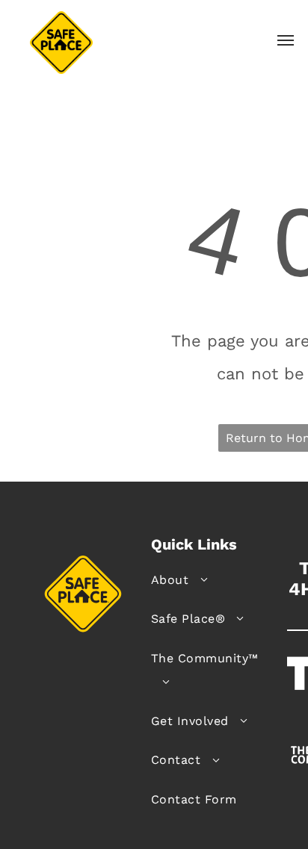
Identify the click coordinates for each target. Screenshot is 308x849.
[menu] (286, 40)
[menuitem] (213, 580)
